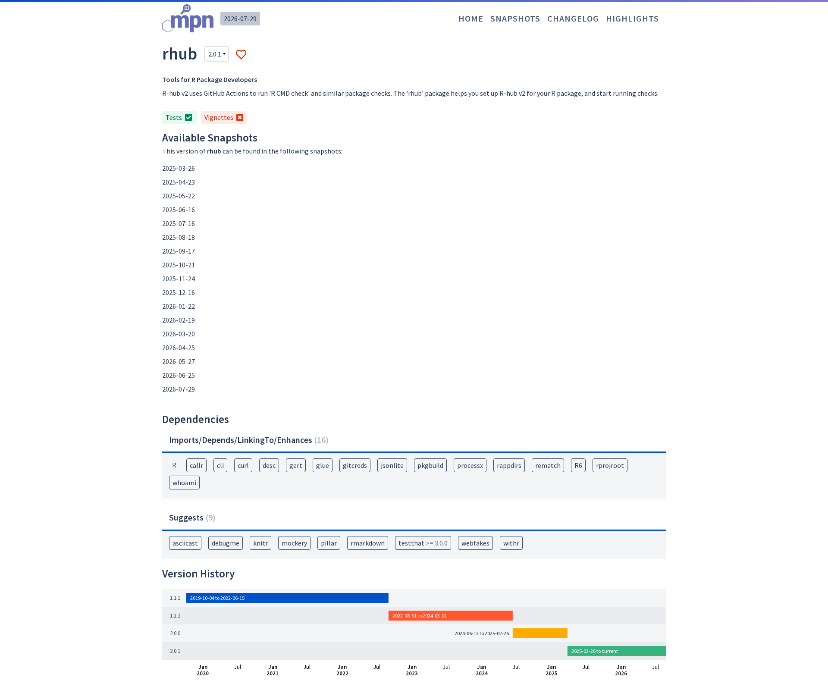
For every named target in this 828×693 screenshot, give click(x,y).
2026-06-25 (178, 375)
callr (196, 465)
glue (322, 465)
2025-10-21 (178, 264)
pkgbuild (430, 465)
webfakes (475, 543)
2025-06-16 (178, 209)
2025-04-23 (178, 182)
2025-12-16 (178, 292)
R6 (578, 465)
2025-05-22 (178, 195)
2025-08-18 (178, 237)
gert (295, 465)
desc (269, 465)
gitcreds (355, 465)
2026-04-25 (178, 347)
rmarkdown (368, 543)
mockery (294, 543)
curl (243, 465)
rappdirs (509, 465)
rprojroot (610, 465)
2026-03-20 (178, 333)
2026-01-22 (178, 306)
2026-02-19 (178, 320)
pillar (329, 543)
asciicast (185, 543)
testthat (423, 543)
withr (511, 543)
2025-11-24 (178, 278)
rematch (548, 465)
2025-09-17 (178, 251)
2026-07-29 (240, 18)
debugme (225, 543)
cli (220, 465)
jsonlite (392, 465)
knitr (260, 543)
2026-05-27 (178, 361)
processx (470, 465)
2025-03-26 (178, 168)
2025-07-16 (178, 223)
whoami (184, 482)
